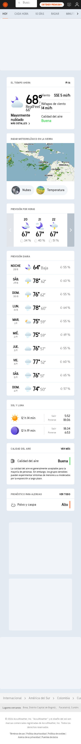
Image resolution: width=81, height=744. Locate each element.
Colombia (63, 698)
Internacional (12, 698)
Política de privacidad (36, 733)
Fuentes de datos (50, 737)
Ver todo (64, 494)
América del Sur (39, 698)
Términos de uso (17, 733)
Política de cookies (57, 733)
